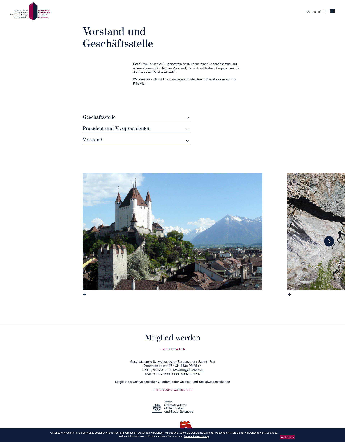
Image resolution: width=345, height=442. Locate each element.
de (308, 11)
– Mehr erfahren (172, 349)
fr (314, 11)
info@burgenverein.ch (188, 370)
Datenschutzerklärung (196, 436)
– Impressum (161, 389)
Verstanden (287, 437)
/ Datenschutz (182, 389)
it (319, 11)
